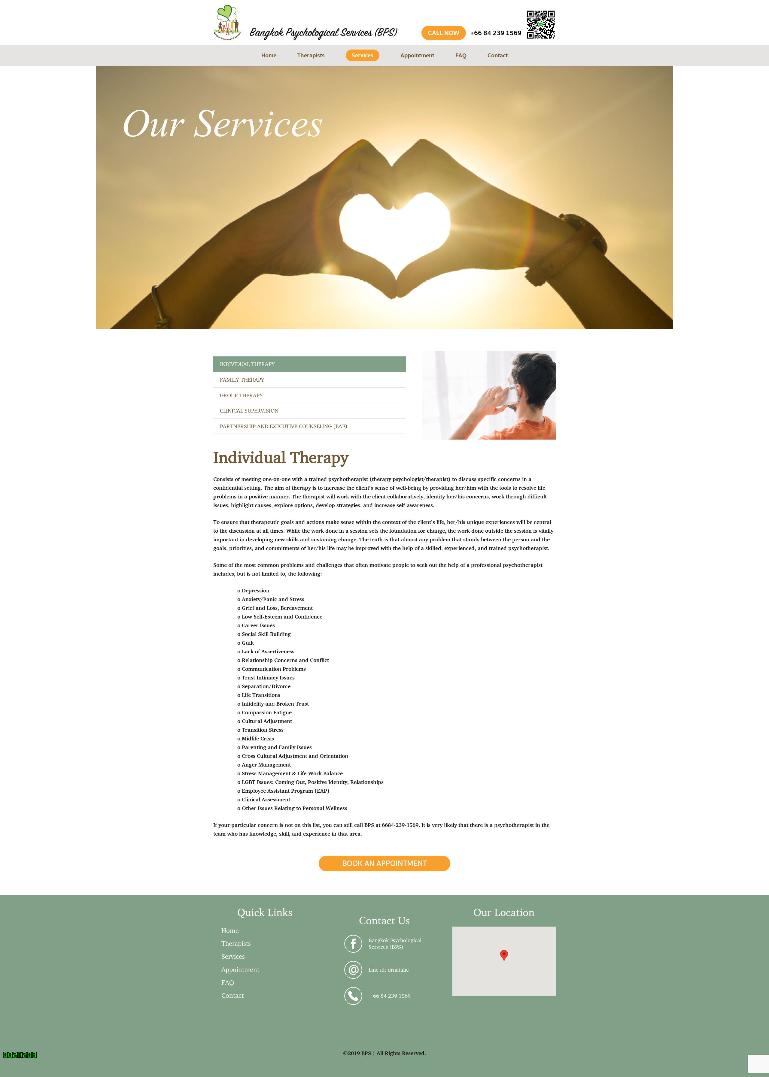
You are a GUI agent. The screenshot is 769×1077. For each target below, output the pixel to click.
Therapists (236, 943)
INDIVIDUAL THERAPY (247, 364)
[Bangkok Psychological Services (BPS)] (356, 944)
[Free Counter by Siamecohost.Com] (20, 1056)
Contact (232, 995)
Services (233, 956)
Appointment (240, 969)
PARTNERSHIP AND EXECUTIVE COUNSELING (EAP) (284, 426)
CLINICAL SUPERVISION (249, 410)
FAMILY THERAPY (242, 379)
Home (230, 930)
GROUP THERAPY (241, 395)
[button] (504, 955)
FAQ (227, 982)
